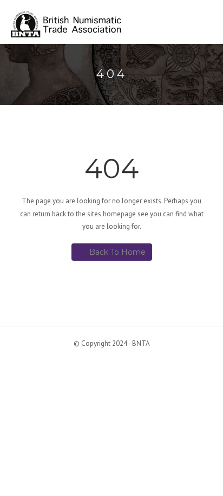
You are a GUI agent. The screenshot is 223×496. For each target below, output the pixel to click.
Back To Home (117, 252)
